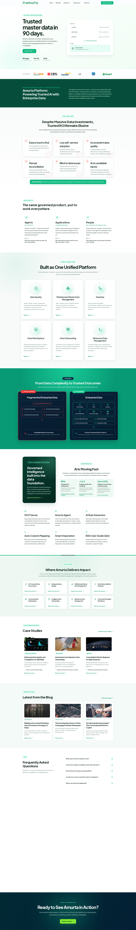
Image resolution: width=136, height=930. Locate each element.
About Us (87, 3)
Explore (26, 304)
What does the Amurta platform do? (89, 748)
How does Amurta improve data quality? (89, 760)
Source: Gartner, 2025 (103, 484)
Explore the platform (34, 486)
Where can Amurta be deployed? (89, 772)
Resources (77, 3)
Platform (58, 3)
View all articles (107, 687)
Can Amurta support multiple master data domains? (89, 754)
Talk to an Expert (29, 48)
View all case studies (105, 620)
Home (51, 3)
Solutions (66, 3)
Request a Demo (107, 3)
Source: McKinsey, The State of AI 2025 (67, 483)
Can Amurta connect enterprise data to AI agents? (89, 766)
